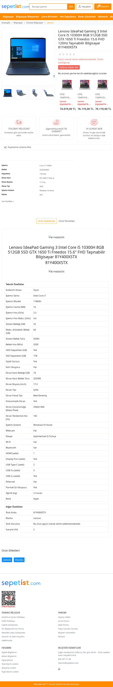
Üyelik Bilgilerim (9, 652)
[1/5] (60, 54)
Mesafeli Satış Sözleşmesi (13, 632)
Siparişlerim (7, 660)
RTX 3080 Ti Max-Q (47, 178)
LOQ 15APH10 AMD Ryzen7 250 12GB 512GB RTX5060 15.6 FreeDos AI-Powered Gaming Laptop (102, 96)
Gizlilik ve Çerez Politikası (13, 617)
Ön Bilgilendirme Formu (13, 628)
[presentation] (56, 93)
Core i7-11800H (46, 165)
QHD (41, 186)
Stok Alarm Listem (10, 664)
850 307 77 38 (64, 659)
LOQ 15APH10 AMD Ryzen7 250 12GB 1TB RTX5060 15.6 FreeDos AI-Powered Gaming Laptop (67, 96)
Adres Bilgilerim (9, 656)
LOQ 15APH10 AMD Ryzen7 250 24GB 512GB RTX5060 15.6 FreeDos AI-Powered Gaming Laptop (84, 96)
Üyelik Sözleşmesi (10, 625)
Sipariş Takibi (64, 617)
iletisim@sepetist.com (68, 663)
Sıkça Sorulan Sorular (68, 628)
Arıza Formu (63, 621)
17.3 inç (42, 182)
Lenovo (7, 559)
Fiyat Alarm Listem (10, 671)
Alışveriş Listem (9, 667)
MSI (41, 195)
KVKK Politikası (8, 621)
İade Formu (63, 625)
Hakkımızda (7, 640)
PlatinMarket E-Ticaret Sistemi (48, 684)
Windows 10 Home (47, 190)
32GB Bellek (44, 170)
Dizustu (19, 559)
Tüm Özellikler (7, 201)
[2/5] (61, 54)
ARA (71, 6)
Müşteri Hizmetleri (66, 632)
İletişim (61, 636)
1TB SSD (43, 174)
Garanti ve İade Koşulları (13, 636)
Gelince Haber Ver (69, 67)
